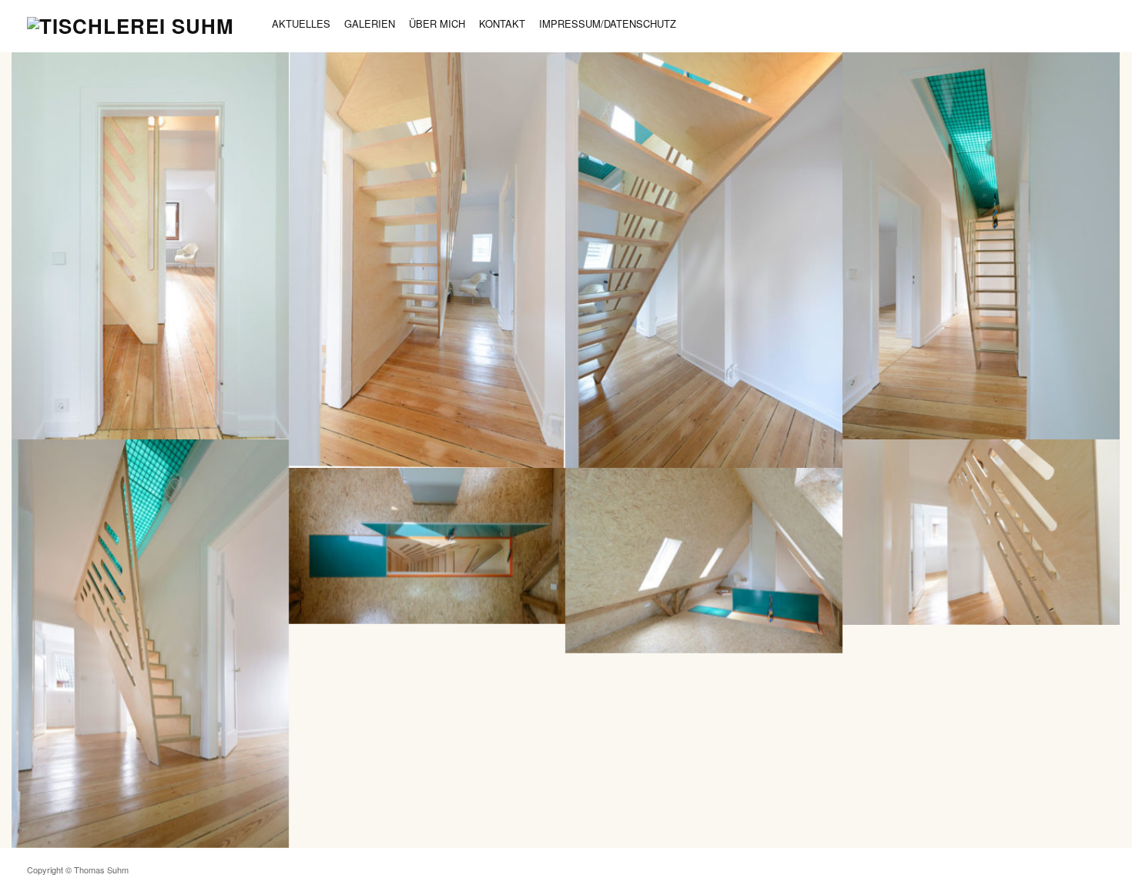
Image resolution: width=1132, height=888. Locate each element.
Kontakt (502, 23)
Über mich (437, 23)
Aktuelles (301, 23)
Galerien (369, 23)
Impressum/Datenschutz (607, 23)
